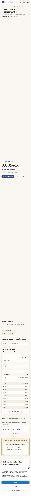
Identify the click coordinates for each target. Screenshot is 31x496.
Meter (15, 6)
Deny (15, 486)
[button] (28, 468)
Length (11, 6)
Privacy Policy (18, 493)
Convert (7, 6)
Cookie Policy (12, 493)
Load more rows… (15, 411)
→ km (23, 176)
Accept (16, 482)
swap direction (9, 176)
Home (3, 6)
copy (17, 176)
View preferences (15, 490)
